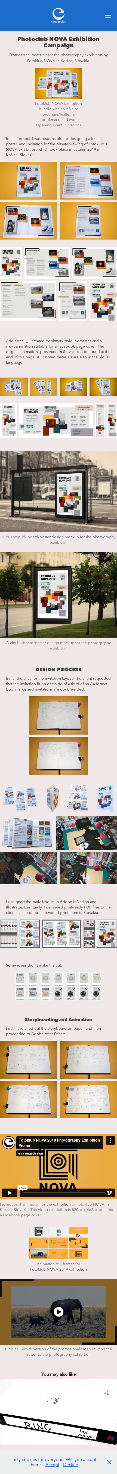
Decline (70, 1464)
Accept (52, 1464)
